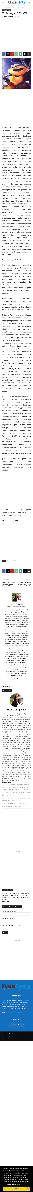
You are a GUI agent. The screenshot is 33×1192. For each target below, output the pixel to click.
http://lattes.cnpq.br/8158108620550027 (16, 606)
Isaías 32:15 (5, 901)
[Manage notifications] (28, 1188)
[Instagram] (14, 678)
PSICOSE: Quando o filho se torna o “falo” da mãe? (24, 584)
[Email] (25, 54)
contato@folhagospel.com (15, 1012)
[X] (8, 54)
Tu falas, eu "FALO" (11, 7)
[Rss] (23, 1025)
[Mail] (18, 678)
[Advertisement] (16, 35)
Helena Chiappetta (8, 16)
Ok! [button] (16, 1188)
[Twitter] (19, 1025)
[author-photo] (16, 601)
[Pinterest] (12, 54)
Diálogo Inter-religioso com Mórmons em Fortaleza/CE (8, 584)
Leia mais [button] (16, 1184)
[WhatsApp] (16, 54)
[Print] (29, 54)
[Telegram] (20, 54)
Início (3, 7)
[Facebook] (4, 54)
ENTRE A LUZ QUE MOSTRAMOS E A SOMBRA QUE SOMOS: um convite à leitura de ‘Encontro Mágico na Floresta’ (16, 792)
